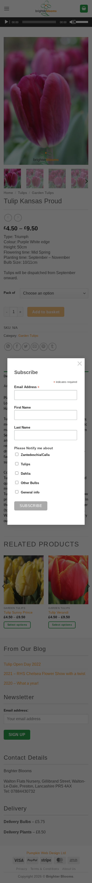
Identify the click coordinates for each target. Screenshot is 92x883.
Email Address (26, 387)
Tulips (25, 464)
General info (30, 492)
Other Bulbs (30, 483)
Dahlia (25, 473)
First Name (22, 407)
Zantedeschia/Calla (35, 455)
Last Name (22, 427)
